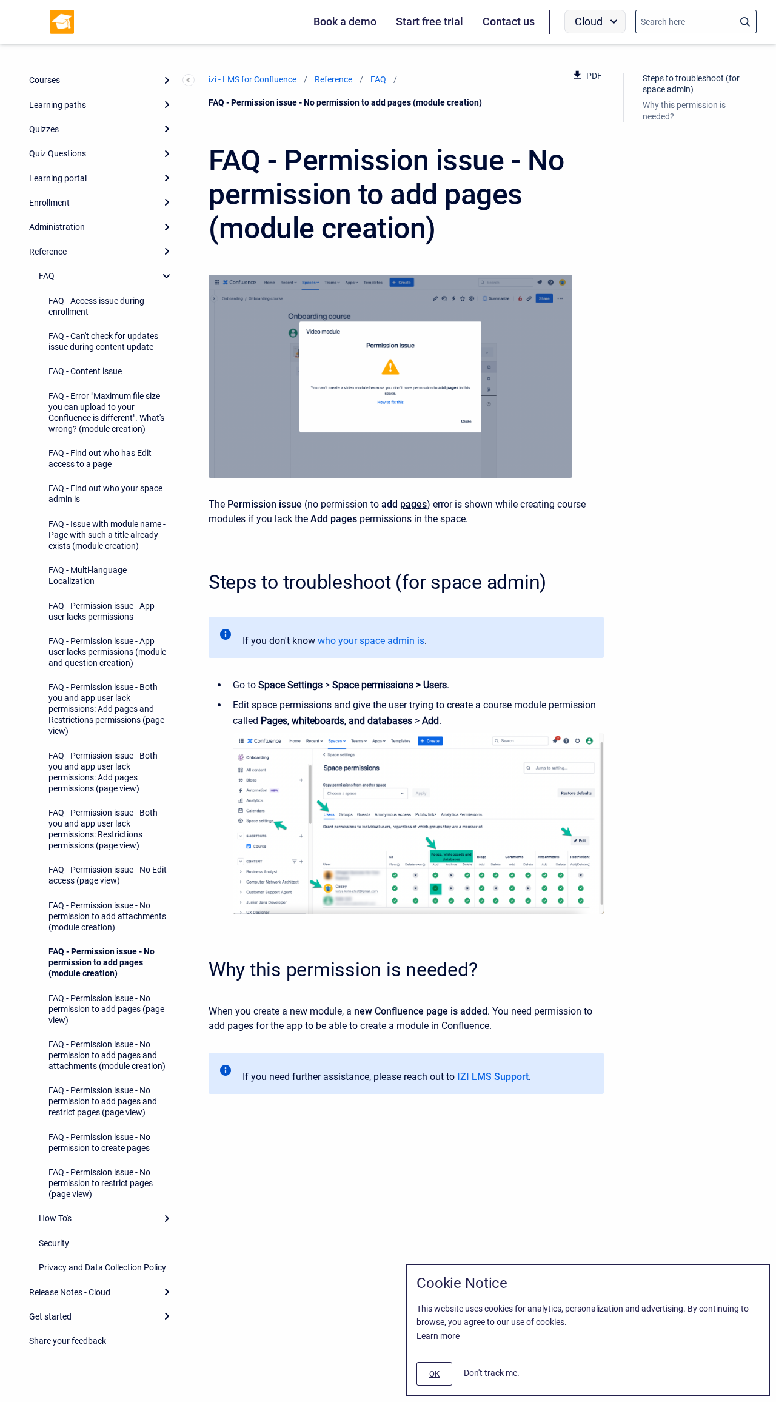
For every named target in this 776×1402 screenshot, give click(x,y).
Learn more (438, 1336)
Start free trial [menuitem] (429, 21)
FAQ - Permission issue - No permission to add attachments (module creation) (107, 916)
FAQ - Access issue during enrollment (96, 306)
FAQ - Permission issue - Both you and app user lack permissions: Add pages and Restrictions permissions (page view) (106, 709)
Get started (50, 1316)
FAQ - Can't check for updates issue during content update (103, 341)
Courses (44, 80)
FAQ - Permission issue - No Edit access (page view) (107, 875)
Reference (48, 252)
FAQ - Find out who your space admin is (105, 493)
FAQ (47, 276)
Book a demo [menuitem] (344, 21)
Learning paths (57, 105)
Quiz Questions (57, 153)
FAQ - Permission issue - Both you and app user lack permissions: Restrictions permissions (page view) (103, 829)
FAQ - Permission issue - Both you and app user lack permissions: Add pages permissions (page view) (103, 772)
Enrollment (49, 202)
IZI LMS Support (493, 1076)
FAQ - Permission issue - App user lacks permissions (101, 611)
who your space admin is (371, 640)
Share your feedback (67, 1341)
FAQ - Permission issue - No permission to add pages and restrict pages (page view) (102, 1101)
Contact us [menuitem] (509, 21)
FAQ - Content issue (85, 371)
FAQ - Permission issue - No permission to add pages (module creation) (101, 962)
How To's (55, 1218)
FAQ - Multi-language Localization (87, 575)
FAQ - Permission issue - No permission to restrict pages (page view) (100, 1183)
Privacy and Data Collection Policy (102, 1267)
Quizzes (44, 129)
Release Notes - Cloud (69, 1292)
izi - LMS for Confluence (252, 79)
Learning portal (58, 178)
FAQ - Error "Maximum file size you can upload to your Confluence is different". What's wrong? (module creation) (106, 412)
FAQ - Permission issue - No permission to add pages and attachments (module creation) (107, 1055)
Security (54, 1243)
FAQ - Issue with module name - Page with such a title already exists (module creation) (107, 535)
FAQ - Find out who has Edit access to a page (100, 458)
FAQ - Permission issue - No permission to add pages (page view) (106, 1009)
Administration (57, 227)
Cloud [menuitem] (589, 21)
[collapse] (167, 276)
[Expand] (167, 80)
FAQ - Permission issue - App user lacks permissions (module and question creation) (107, 652)
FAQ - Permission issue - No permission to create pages (99, 1142)
